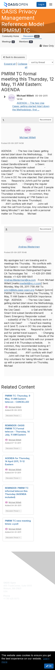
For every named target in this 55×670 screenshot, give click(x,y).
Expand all (10, 63)
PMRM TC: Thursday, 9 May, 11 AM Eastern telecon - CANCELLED (17, 398)
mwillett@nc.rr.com (30, 283)
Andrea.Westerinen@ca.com (20, 280)
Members (25, 41)
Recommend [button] (45, 120)
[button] (5, 96)
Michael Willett (28, 137)
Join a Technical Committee (16, 626)
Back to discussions (15, 57)
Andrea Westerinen (29, 246)
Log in (41, 4)
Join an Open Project (13, 622)
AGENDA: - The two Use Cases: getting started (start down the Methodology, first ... (30, 106)
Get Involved (9, 618)
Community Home (10, 36)
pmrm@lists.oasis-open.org (19, 290)
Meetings (8, 41)
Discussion (31, 36)
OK (50, 666)
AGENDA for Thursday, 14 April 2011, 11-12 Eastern (17, 461)
